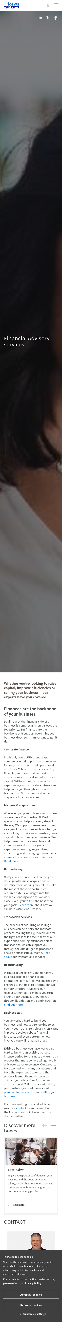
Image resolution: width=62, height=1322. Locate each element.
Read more (11, 861)
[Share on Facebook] (55, 18)
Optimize (16, 1169)
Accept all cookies (31, 1294)
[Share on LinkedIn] (40, 18)
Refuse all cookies (31, 1305)
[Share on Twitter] (47, 18)
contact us (23, 1108)
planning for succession (19, 1092)
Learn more (26, 905)
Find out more (29, 793)
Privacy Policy (33, 1283)
